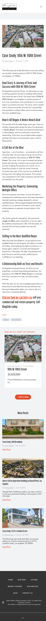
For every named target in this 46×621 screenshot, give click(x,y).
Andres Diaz (9, 488)
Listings (34, 580)
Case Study (16, 319)
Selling (5, 319)
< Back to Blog (23, 397)
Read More (6, 449)
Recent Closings (15, 586)
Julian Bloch (9, 61)
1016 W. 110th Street (17, 369)
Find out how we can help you (17, 297)
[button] (41, 6)
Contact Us (27, 593)
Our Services (32, 586)
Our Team (22, 580)
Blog (15, 593)
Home (10, 580)
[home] (9, 6)
